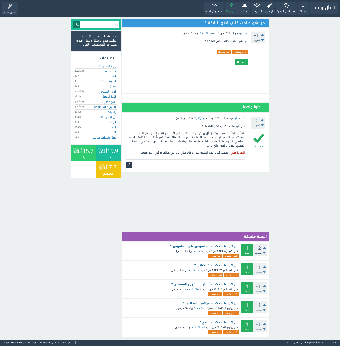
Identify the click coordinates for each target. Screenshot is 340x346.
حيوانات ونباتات (108, 117)
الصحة (113, 76)
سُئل (245, 33)
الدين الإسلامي (107, 91)
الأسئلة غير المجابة (286, 11)
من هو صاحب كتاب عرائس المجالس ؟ (211, 303)
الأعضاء (244, 11)
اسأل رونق (324, 7)
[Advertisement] (195, 79)
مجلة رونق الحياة (214, 11)
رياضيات (112, 112)
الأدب (114, 127)
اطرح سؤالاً (231, 11)
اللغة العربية (110, 96)
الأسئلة (303, 11)
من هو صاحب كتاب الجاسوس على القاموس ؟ (204, 246)
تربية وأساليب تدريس (104, 137)
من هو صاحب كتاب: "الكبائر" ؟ (216, 265)
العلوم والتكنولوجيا (105, 107)
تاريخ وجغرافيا (108, 102)
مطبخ (113, 86)
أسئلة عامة (206, 33)
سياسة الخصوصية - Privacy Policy (305, 342)
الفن (114, 132)
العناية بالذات (109, 81)
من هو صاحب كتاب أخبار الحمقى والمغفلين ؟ (205, 284)
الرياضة (113, 122)
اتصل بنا (332, 342)
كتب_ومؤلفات (240, 52)
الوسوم (269, 11)
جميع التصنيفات (107, 66)
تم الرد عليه (239, 118)
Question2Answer (63, 342)
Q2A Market (29, 342)
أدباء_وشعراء (223, 52)
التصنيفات (257, 11)
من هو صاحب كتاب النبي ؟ (219, 322)
